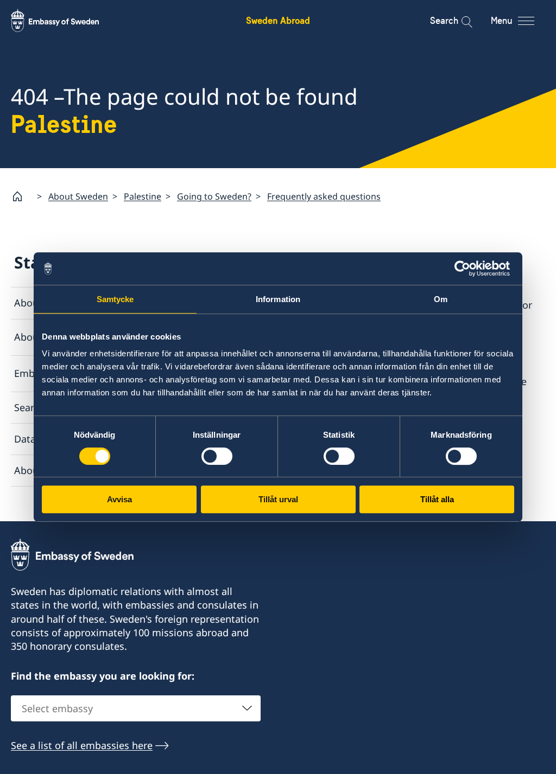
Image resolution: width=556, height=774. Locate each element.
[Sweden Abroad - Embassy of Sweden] (65, 20)
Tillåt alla (437, 499)
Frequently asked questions (324, 196)
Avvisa (119, 499)
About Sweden (78, 196)
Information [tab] (278, 299)
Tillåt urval (278, 499)
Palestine (142, 196)
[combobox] (136, 708)
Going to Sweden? (214, 196)
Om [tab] (440, 299)
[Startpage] (22, 196)
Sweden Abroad (278, 20)
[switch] (216, 456)
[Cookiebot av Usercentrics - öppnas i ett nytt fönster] (466, 268)
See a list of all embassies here (82, 745)
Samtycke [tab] (115, 299)
